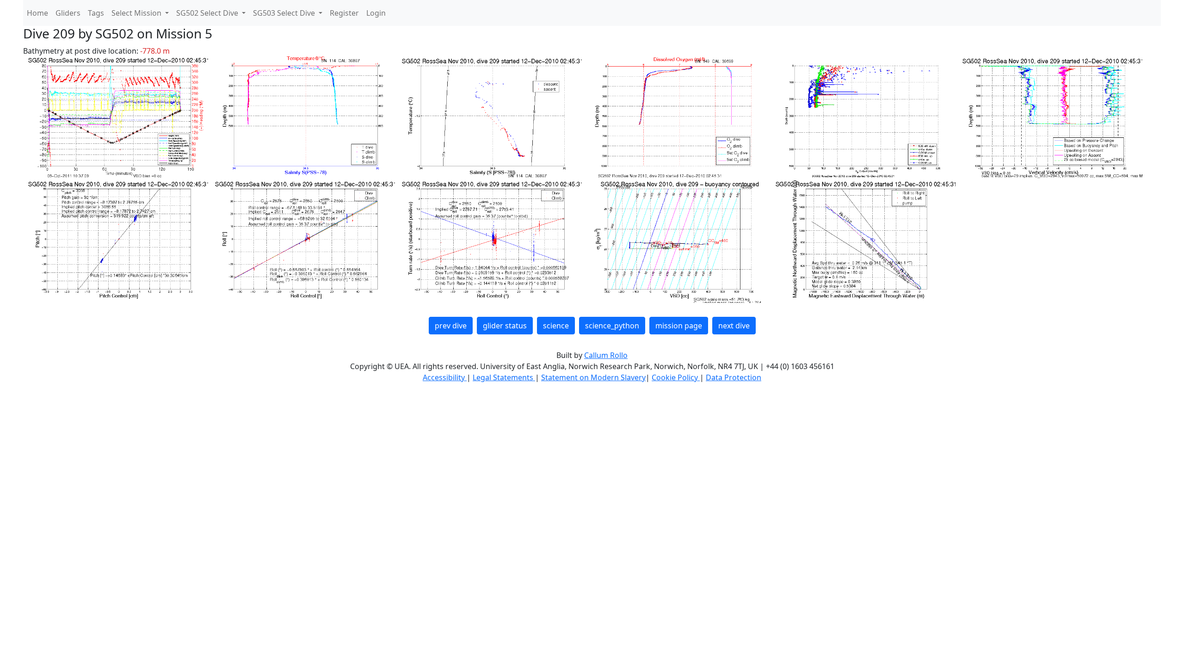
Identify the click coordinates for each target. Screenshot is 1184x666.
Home (37, 13)
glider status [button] (505, 326)
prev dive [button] (451, 326)
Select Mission (137, 13)
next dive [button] (734, 326)
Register (344, 13)
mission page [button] (678, 326)
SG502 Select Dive (208, 13)
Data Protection (733, 377)
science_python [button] (612, 326)
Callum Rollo (606, 355)
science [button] (556, 326)
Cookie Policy (676, 377)
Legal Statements (504, 377)
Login (376, 13)
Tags (96, 13)
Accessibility (445, 377)
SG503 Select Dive (285, 13)
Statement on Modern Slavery (593, 377)
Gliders (68, 13)
